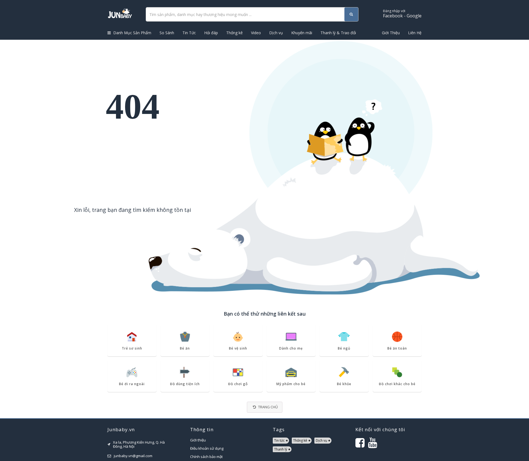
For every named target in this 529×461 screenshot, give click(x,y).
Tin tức (279, 440)
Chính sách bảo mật (206, 456)
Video (256, 32)
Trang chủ (267, 406)
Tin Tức (189, 32)
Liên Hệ (415, 32)
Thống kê (234, 32)
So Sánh (167, 32)
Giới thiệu (198, 440)
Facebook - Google (402, 14)
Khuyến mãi (301, 32)
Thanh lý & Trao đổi (338, 32)
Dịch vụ (276, 32)
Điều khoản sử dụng (206, 448)
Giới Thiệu (391, 32)
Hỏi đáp (211, 32)
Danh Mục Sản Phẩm (131, 32)
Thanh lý (280, 449)
